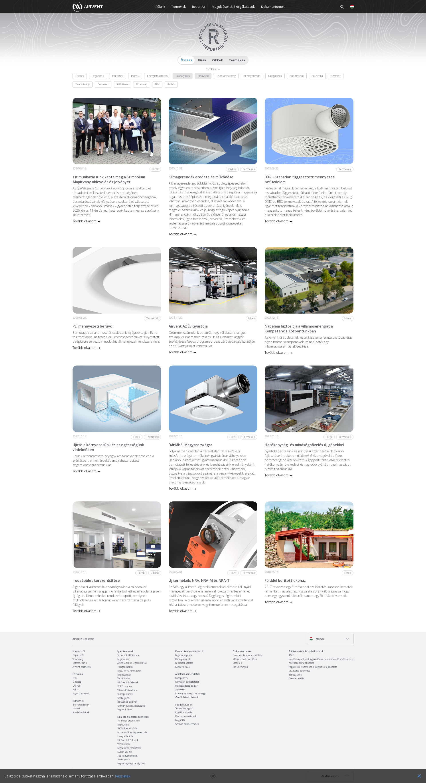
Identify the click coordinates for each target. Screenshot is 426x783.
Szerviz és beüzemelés (187, 723)
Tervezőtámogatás (184, 708)
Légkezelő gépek (183, 655)
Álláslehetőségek (81, 712)
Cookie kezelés (296, 678)
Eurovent (103, 84)
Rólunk (160, 6)
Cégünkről (78, 655)
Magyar (319, 638)
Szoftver (336, 76)
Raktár (76, 689)
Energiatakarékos (157, 76)
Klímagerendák (125, 694)
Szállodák (180, 689)
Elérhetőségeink (81, 704)
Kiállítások (122, 84)
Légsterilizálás (182, 666)
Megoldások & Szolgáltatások (233, 6)
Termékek (178, 6)
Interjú (135, 76)
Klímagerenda (252, 76)
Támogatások (295, 674)
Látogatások (275, 76)
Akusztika (317, 76)
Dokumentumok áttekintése (247, 655)
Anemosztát (297, 76)
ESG (75, 678)
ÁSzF (291, 655)
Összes (186, 60)
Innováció (203, 76)
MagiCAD (180, 720)
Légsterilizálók (124, 709)
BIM (157, 84)
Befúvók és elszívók (127, 701)
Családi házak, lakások (187, 697)
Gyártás (76, 685)
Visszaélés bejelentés (299, 670)
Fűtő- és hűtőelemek (127, 682)
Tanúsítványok (240, 666)
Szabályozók (123, 698)
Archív (171, 84)
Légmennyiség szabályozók (131, 705)
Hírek (202, 60)
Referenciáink (80, 662)
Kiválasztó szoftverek (186, 716)
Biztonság (141, 84)
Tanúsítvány (82, 84)
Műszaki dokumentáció (245, 659)
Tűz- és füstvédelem (127, 690)
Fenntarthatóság (226, 76)
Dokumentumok (272, 6)
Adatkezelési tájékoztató (301, 662)
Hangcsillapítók (125, 666)
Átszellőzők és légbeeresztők (132, 662)
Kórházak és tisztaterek (187, 681)
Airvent (77, 639)
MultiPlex (117, 76)
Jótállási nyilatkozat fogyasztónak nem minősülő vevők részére (321, 659)
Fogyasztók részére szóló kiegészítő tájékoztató (313, 666)
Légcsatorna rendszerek (129, 670)
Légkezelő (98, 76)
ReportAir (198, 6)
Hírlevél (77, 708)
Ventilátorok (123, 678)
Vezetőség (78, 659)
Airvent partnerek (82, 666)
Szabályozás (183, 76)
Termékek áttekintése (128, 655)
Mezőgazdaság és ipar (186, 685)
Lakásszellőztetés (184, 662)
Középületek (181, 678)
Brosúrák (237, 662)
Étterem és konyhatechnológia (190, 693)
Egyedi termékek (81, 693)
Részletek (122, 776)
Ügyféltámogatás (183, 712)
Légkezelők (123, 659)
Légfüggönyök (124, 674)
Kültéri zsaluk (124, 686)
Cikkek (217, 60)
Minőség (77, 681)
